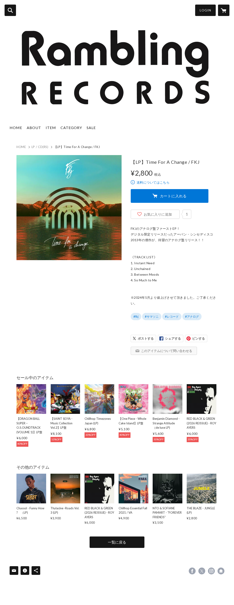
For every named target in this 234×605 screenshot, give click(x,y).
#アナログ (192, 316)
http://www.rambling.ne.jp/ (221, 571)
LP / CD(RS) (40, 147)
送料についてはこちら (153, 182)
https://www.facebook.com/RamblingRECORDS (192, 571)
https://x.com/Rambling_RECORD (201, 571)
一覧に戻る (117, 542)
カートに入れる (173, 196)
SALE (91, 127)
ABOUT (34, 127)
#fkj (135, 316)
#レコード (172, 316)
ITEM (51, 127)
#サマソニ (152, 316)
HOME (16, 127)
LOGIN (205, 10)
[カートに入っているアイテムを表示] (223, 10)
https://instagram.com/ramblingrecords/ (211, 571)
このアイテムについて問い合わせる (166, 351)
